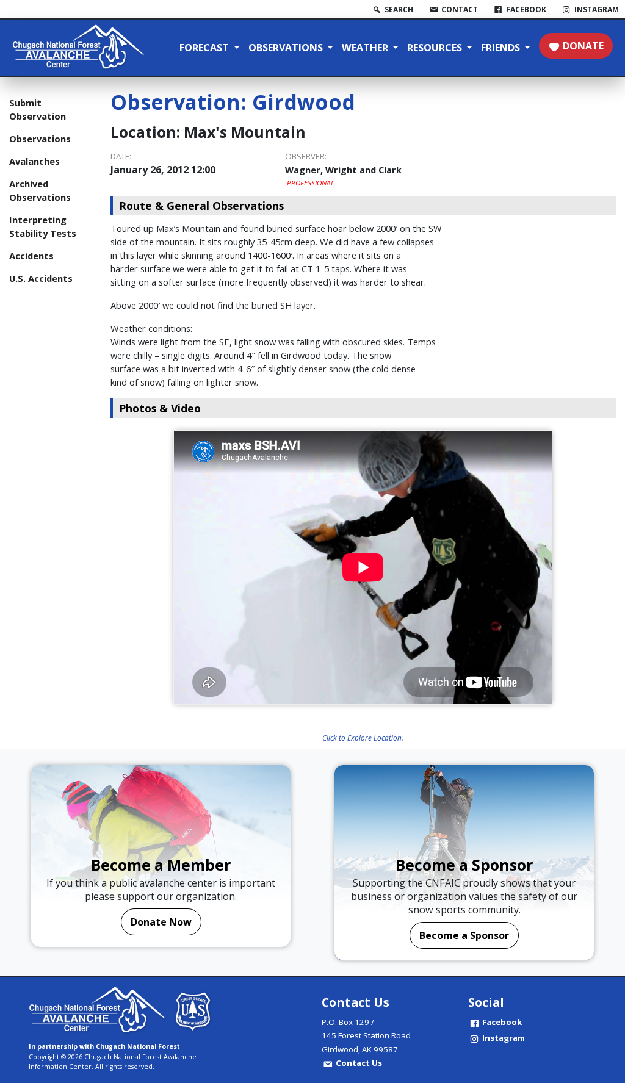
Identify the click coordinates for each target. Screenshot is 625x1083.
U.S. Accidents (41, 278)
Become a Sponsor (464, 935)
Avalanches (34, 161)
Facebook (502, 1021)
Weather (366, 47)
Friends (501, 47)
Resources (435, 47)
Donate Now (161, 922)
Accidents (31, 256)
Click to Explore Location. (362, 738)
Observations (286, 47)
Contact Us (359, 1062)
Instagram (503, 1037)
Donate (583, 45)
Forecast (205, 47)
